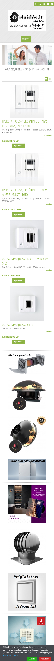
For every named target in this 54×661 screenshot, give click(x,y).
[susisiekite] (48, 4)
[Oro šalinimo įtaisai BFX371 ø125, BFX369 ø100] (27, 237)
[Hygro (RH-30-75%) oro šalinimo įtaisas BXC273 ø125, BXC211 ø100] (27, 100)
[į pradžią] (36, 4)
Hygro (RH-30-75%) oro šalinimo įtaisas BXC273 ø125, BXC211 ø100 (24, 123)
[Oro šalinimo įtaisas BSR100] (27, 303)
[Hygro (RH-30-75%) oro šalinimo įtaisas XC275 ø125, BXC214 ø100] (27, 169)
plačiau (49, 135)
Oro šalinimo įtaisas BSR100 (18, 325)
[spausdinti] (44, 4)
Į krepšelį (19, 146)
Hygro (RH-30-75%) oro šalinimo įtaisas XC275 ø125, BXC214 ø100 (24, 192)
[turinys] (40, 4)
